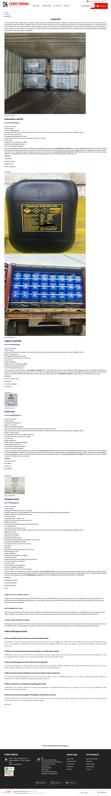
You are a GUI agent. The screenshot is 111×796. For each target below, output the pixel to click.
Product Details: (8, 128)
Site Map (69, 769)
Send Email (102, 6)
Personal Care (90, 766)
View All (88, 769)
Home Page (36, 6)
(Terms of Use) (33, 791)
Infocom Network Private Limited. (36, 793)
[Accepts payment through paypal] (8, 775)
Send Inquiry (7, 172)
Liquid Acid (89, 761)
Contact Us (66, 6)
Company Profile (46, 6)
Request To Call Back (10, 126)
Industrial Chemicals (91, 759)
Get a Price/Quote (9, 115)
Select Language (101, 792)
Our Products (57, 6)
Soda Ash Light (90, 764)
